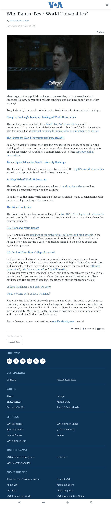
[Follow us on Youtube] (22, 361)
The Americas (14, 401)
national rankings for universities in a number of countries (65, 131)
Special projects (15, 429)
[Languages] (67, 502)
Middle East (63, 401)
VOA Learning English (18, 462)
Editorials (62, 457)
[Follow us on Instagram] (29, 361)
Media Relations (65, 484)
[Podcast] (42, 361)
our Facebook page (63, 321)
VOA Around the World (19, 496)
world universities (72, 186)
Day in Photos (14, 435)
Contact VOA (63, 479)
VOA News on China (67, 423)
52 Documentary (66, 429)
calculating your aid (33, 269)
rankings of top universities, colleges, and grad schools (61, 234)
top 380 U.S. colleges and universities (82, 214)
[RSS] (36, 361)
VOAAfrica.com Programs (20, 457)
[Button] (100, 32)
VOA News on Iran (16, 440)
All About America (66, 379)
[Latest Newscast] (19, 502)
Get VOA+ (12, 490)
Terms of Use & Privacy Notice (23, 479)
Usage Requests (65, 490)
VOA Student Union (19, 20)
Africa (10, 396)
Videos (60, 435)
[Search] (91, 502)
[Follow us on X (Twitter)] (16, 361)
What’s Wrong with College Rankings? (28, 293)
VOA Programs (15, 423)
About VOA (12, 484)
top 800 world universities (89, 169)
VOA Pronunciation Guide (70, 496)
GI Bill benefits (58, 269)
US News (11, 379)
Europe (60, 396)
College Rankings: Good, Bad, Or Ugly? (29, 286)
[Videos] (43, 502)
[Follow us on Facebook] (9, 361)
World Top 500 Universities (61, 124)
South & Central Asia (68, 407)
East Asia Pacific (16, 407)
